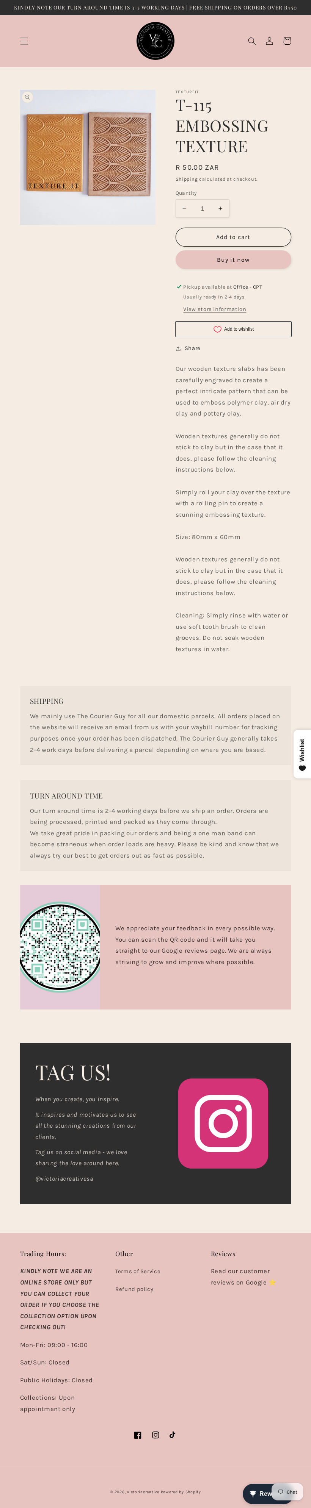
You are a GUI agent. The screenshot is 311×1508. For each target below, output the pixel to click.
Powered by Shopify (181, 1491)
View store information (214, 309)
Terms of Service (137, 1271)
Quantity (186, 193)
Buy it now (233, 259)
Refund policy (134, 1289)
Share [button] (193, 348)
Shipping (187, 179)
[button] (24, 41)
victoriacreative (143, 1491)
